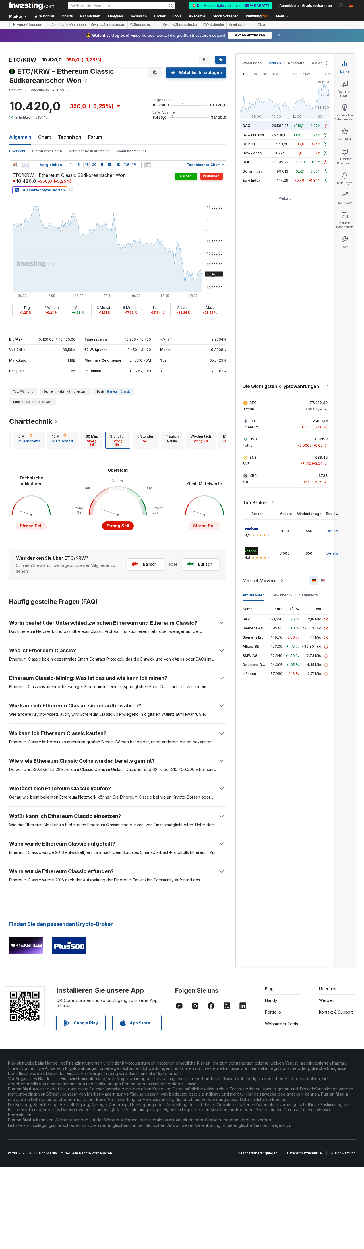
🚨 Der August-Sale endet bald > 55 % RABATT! (230, 6)
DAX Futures (253, 135)
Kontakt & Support (336, 1012)
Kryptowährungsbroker (180, 25)
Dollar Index (253, 171)
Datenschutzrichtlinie (304, 1153)
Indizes (275, 63)
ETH (253, 421)
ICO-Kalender (213, 25)
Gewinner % (282, 595)
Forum (95, 137)
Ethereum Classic (118, 391)
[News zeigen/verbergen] (147, 165)
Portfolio (273, 1012)
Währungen (252, 63)
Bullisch (205, 564)
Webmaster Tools (281, 1023)
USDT (254, 439)
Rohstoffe (296, 63)
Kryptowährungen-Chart (247, 25)
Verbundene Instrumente (89, 151)
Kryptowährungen (27, 25)
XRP (253, 475)
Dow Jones (252, 153)
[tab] (29, 440)
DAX (246, 126)
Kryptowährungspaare (108, 25)
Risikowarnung (343, 1153)
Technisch (69, 137)
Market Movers (259, 580)
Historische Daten (47, 151)
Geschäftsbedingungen (258, 1153)
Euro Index (251, 180)
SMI (246, 162)
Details (332, 531)
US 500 (249, 144)
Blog (269, 988)
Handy (271, 1000)
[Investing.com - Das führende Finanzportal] (31, 6)
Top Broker (255, 502)
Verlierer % (308, 595)
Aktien (317, 63)
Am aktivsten (253, 595)
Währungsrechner (144, 25)
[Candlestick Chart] (15, 165)
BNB (253, 457)
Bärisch (150, 564)
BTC (253, 403)
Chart (44, 137)
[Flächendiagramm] (25, 165)
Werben (326, 1000)
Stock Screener (225, 16)
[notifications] (341, 5)
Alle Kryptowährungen (68, 25)
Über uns (327, 988)
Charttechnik (30, 421)
